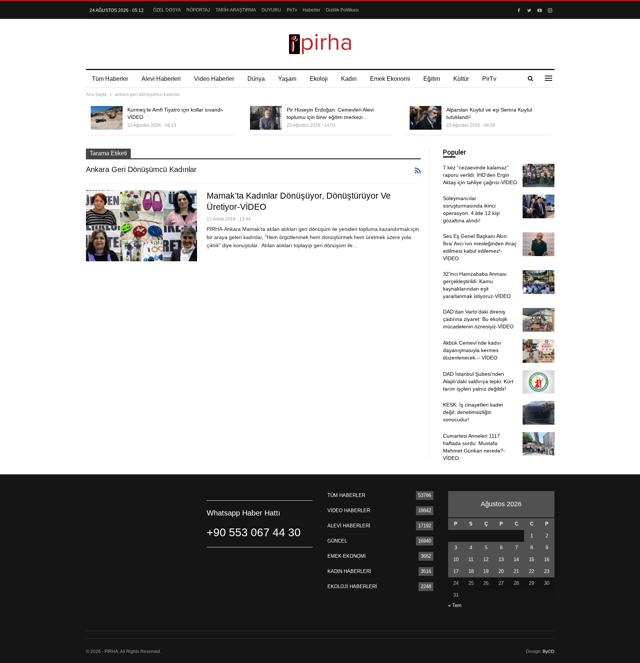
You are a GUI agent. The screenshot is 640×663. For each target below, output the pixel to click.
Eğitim (431, 79)
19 (486, 571)
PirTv (292, 10)
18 (471, 571)
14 (516, 559)
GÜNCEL (337, 541)
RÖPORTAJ (198, 10)
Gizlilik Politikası (342, 10)
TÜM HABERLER (346, 495)
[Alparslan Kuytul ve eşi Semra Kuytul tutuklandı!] (425, 118)
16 (546, 559)
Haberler (311, 10)
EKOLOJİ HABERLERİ (352, 586)
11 (471, 559)
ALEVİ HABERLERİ (348, 525)
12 (486, 559)
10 (456, 559)
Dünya (256, 79)
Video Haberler (214, 79)
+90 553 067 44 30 (254, 532)
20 (501, 571)
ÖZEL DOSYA (167, 10)
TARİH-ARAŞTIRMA (236, 10)
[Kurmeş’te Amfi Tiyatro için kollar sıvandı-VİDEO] (107, 118)
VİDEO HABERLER (348, 510)
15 (531, 559)
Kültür (461, 79)
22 (531, 571)
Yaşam (287, 79)
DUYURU (271, 10)
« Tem (454, 605)
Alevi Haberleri (161, 79)
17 (456, 571)
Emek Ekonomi (390, 79)
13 (501, 559)
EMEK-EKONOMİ (346, 556)
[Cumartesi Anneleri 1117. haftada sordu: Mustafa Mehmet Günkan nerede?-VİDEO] (538, 444)
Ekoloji (319, 79)
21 (516, 571)
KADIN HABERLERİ (349, 571)
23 (546, 571)
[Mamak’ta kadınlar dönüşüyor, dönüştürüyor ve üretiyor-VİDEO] (141, 225)
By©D (548, 651)
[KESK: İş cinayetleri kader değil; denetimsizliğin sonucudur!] (538, 413)
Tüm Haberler (110, 79)
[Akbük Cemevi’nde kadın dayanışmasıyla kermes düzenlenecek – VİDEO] (538, 351)
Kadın (349, 79)
